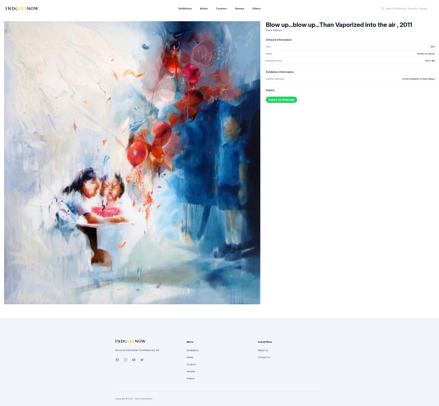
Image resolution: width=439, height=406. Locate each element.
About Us (263, 350)
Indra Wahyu (274, 30)
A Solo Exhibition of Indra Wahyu (418, 79)
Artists (204, 8)
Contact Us (264, 357)
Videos (256, 8)
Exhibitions (185, 8)
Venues (239, 8)
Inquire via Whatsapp (281, 99)
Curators (221, 8)
